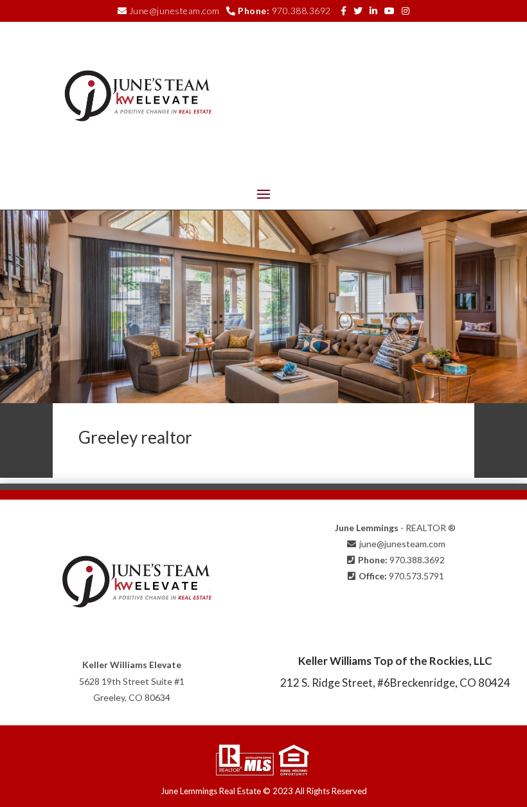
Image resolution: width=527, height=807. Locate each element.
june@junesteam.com (402, 543)
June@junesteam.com (174, 10)
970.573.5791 (416, 575)
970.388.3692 (301, 10)
